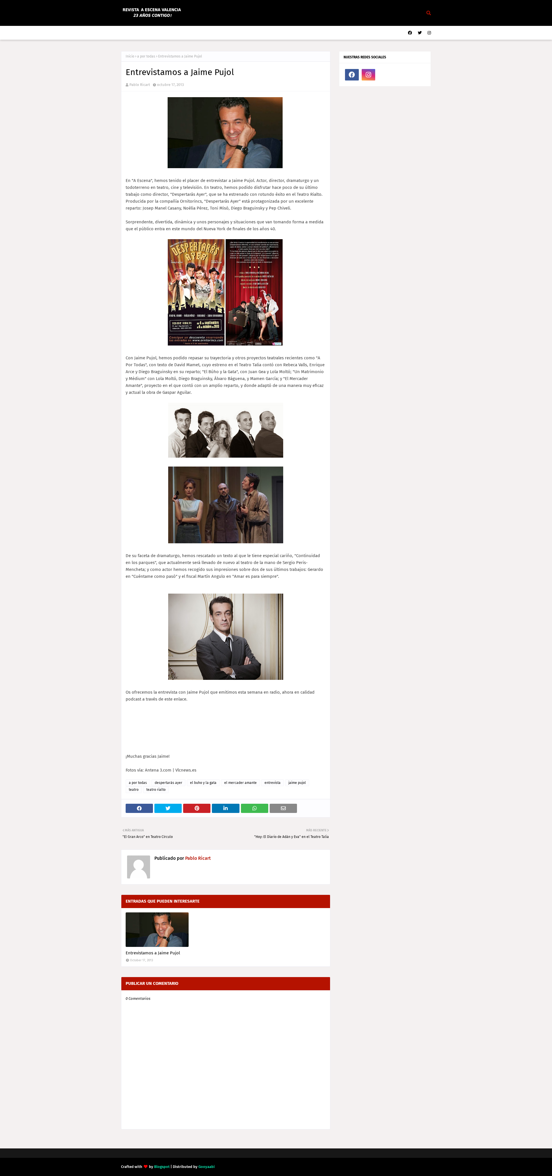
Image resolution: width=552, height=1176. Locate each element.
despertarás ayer (168, 783)
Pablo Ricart (139, 85)
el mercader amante (240, 783)
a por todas (146, 56)
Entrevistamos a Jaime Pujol (153, 953)
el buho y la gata (203, 783)
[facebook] (410, 33)
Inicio (130, 56)
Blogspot (162, 1167)
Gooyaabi (206, 1167)
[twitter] (419, 33)
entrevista (272, 783)
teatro (134, 790)
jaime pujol (297, 783)
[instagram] (428, 33)
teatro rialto (156, 790)
